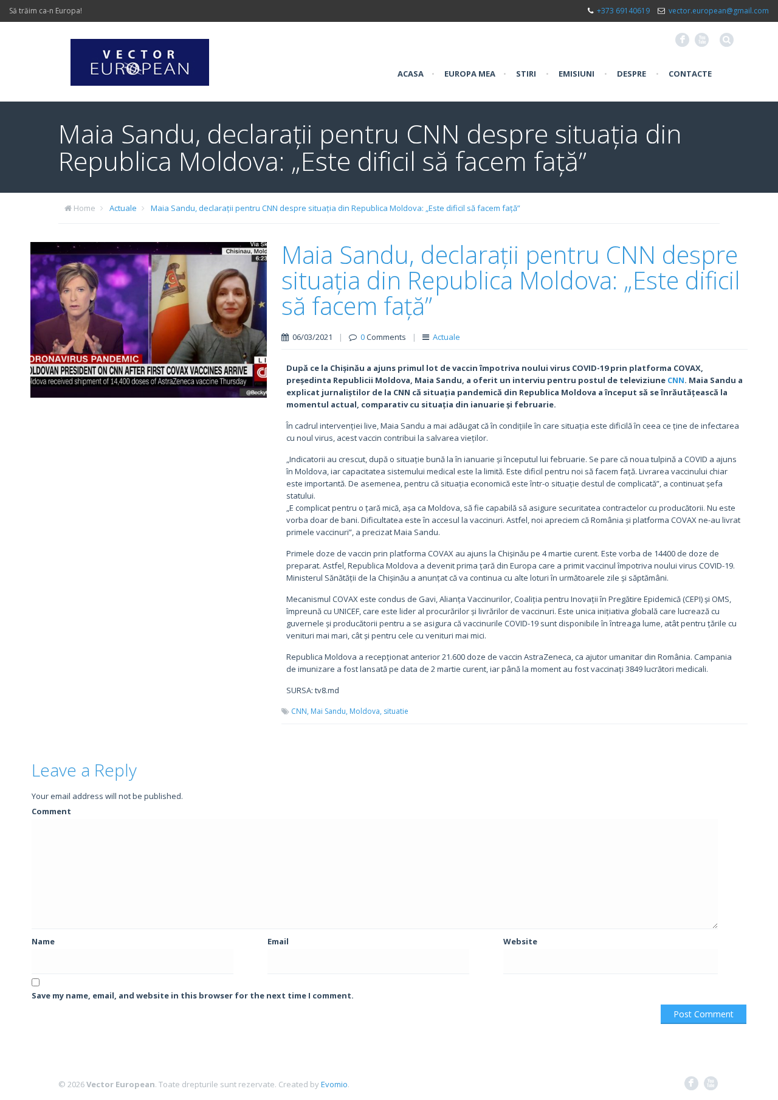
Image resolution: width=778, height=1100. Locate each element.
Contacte (690, 73)
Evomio (334, 1084)
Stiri (526, 73)
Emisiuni (576, 73)
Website (520, 941)
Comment (51, 811)
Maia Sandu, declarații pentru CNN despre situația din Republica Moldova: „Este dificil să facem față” (335, 207)
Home (84, 207)
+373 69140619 (623, 10)
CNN (675, 380)
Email (278, 941)
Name (43, 941)
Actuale (123, 207)
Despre (631, 73)
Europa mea (469, 73)
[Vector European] (139, 55)
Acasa (411, 73)
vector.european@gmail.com (719, 10)
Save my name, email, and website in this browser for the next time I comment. (193, 995)
